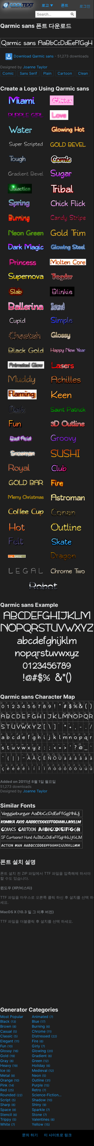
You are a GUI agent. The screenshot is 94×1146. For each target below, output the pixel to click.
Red (7, 1090)
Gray (7, 1060)
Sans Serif (28, 73)
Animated (42, 1016)
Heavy (9, 1065)
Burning (41, 1026)
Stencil (8, 1114)
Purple (40, 1085)
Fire (37, 1041)
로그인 (84, 6)
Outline (41, 1080)
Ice (5, 1070)
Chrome (42, 1031)
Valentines (43, 1119)
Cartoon (65, 73)
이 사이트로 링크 (58, 1135)
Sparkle (41, 1109)
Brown (8, 1026)
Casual (8, 1031)
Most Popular (11, 1016)
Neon (39, 1075)
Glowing (42, 1050)
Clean (83, 73)
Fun (6, 1046)
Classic (9, 1036)
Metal (7, 1075)
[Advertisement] (47, 964)
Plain (47, 73)
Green (40, 1060)
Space (8, 1109)
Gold (7, 1055)
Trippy (8, 1119)
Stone (39, 1114)
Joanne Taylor (35, 67)
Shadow (42, 1100)
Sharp (7, 1104)
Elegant (9, 1041)
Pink (7, 1085)
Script (8, 1100)
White (7, 1124)
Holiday (41, 1065)
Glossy (9, 1050)
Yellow (41, 1124)
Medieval (43, 1070)
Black (8, 1021)
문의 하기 (30, 1135)
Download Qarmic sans (33, 56)
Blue (39, 1021)
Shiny (39, 1104)
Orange (9, 1080)
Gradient (42, 1055)
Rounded (11, 1095)
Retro (39, 1090)
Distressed (44, 1036)
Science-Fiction (47, 1095)
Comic (8, 73)
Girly (38, 1046)
